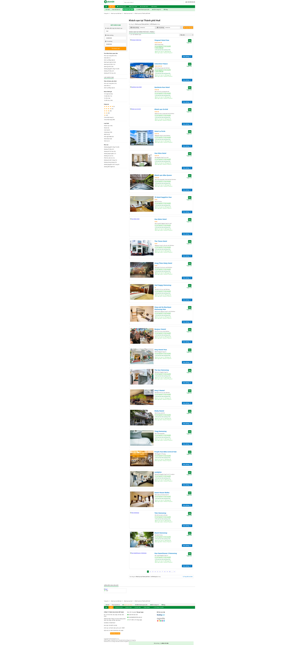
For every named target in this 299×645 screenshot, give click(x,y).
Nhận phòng (110, 35)
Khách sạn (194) (108, 125)
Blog (166, 9)
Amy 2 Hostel (159, 390)
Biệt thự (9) (107, 134)
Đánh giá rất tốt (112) (109, 64)
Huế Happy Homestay (162, 285)
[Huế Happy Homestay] (141, 292)
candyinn (158, 472)
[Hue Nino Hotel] (141, 160)
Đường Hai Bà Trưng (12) (110, 160)
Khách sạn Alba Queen (163, 175)
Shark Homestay (160, 533)
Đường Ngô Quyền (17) (110, 153)
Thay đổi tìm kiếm (188, 576)
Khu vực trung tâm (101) (110, 55)
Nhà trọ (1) (107, 141)
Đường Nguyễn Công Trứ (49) (111, 68)
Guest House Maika (161, 493)
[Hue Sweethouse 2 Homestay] (141, 553)
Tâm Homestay (160, 513)
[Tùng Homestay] (141, 438)
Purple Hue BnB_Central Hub (165, 452)
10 (169, 571)
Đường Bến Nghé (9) (109, 166)
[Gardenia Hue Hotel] (141, 87)
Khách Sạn (134, 6)
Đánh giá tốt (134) (108, 66)
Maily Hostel (159, 411)
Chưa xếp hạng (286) (109, 119)
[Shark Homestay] (141, 539)
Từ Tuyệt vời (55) (108, 94)
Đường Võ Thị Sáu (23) (110, 73)
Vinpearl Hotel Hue (161, 40)
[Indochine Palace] (141, 70)
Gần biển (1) (107, 58)
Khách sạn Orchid (161, 109)
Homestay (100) (108, 132)
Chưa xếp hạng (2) (109, 117)
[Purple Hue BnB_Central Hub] (141, 458)
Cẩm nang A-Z (157, 9)
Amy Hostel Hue (160, 350)
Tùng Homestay (160, 431)
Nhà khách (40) (108, 138)
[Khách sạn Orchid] (141, 109)
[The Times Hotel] (141, 248)
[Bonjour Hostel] (141, 336)
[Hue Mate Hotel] (141, 219)
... (172, 571)
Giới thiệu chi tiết (115, 633)
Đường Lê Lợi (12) (108, 155)
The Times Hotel (160, 241)
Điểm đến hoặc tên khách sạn (114, 28)
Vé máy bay (145, 6)
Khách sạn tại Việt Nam (116, 13)
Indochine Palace (161, 64)
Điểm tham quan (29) (143, 9)
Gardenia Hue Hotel (162, 87)
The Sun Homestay (161, 370)
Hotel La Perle (159, 131)
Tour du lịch (122, 6)
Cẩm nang (154, 6)
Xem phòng (186, 56)
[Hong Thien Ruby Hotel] (141, 270)
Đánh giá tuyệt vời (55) (110, 62)
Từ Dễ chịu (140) (108, 100)
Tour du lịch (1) (116, 9)
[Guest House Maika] (141, 499)
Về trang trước (159, 607)
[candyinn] (141, 479)
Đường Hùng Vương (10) (110, 162)
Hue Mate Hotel (160, 219)
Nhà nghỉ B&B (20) (109, 136)
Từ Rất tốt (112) (108, 96)
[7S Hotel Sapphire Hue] (141, 204)
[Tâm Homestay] (141, 512)
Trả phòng (109, 41)
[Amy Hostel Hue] (141, 356)
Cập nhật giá (188, 27)
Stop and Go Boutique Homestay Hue (162, 308)
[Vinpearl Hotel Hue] (141, 40)
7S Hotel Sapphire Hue (163, 197)
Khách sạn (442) (129, 9)
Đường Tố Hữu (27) (109, 71)
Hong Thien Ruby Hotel (163, 263)
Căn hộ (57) (107, 130)
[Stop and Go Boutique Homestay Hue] (141, 314)
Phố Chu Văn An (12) (109, 158)
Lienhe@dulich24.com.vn (135, 617)
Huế (112, 6)
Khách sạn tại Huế (128, 13)
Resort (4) (106, 128)
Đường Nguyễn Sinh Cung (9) (111, 164)
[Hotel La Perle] (141, 138)
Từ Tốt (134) (107, 98)
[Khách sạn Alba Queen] (141, 182)
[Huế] (105, 589)
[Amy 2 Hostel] (141, 397)
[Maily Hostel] (141, 417)
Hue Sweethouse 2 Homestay (165, 553)
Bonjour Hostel (160, 329)
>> (174, 571)
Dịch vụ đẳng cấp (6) (109, 60)
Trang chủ (106, 13)
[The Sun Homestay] (141, 377)
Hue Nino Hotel (160, 153)
